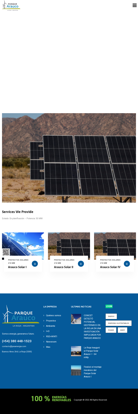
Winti (122, 330)
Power (111, 330)
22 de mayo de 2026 (92, 341)
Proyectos (51, 320)
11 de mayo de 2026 (92, 361)
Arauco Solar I (17, 267)
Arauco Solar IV (110, 267)
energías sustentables (118, 323)
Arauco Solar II (63, 267)
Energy (111, 316)
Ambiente (50, 326)
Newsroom (51, 341)
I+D (47, 331)
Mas (48, 347)
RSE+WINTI (51, 336)
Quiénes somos (53, 315)
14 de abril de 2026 (92, 380)
